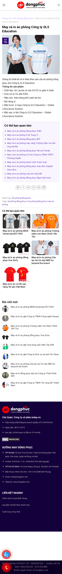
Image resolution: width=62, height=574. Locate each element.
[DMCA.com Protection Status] (11, 439)
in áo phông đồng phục (36, 201)
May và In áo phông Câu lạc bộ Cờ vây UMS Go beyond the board (33, 365)
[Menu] (4, 5)
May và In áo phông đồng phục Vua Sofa (30, 335)
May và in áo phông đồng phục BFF (23, 139)
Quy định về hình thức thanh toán (16, 505)
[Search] (59, 5)
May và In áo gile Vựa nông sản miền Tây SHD (32, 345)
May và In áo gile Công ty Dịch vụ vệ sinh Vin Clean (35, 354)
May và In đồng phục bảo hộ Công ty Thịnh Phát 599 (33, 374)
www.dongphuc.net (21, 482)
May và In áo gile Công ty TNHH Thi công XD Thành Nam (35, 384)
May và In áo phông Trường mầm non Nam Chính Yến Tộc (34, 327)
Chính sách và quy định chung (14, 498)
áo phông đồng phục (16, 201)
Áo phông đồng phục (24, 18)
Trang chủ (7, 18)
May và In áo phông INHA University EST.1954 (32, 307)
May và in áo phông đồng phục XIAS (24, 131)
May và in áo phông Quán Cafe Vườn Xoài (27, 162)
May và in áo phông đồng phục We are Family (28, 150)
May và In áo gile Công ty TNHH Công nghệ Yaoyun (35, 316)
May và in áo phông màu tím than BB (24, 173)
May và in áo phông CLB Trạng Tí (22, 135)
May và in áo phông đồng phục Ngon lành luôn (29, 177)
